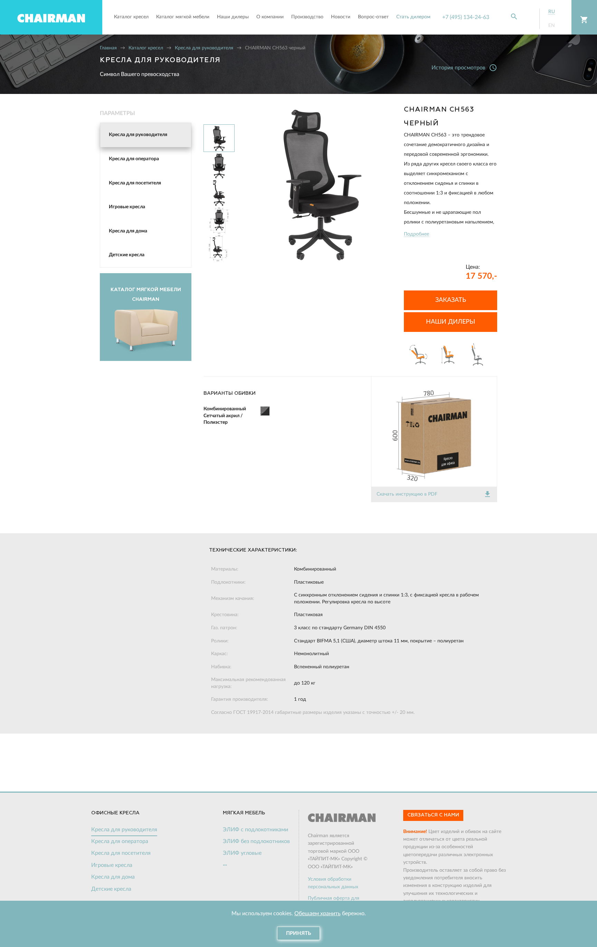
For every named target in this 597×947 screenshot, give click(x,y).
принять (298, 933)
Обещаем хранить (317, 913)
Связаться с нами (433, 815)
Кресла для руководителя (204, 48)
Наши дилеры (450, 322)
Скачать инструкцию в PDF (434, 494)
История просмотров (464, 68)
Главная (108, 48)
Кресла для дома (128, 231)
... (225, 863)
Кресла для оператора (134, 158)
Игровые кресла (127, 206)
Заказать (450, 300)
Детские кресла (126, 254)
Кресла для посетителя (135, 183)
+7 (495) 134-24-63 (465, 17)
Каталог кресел (146, 48)
